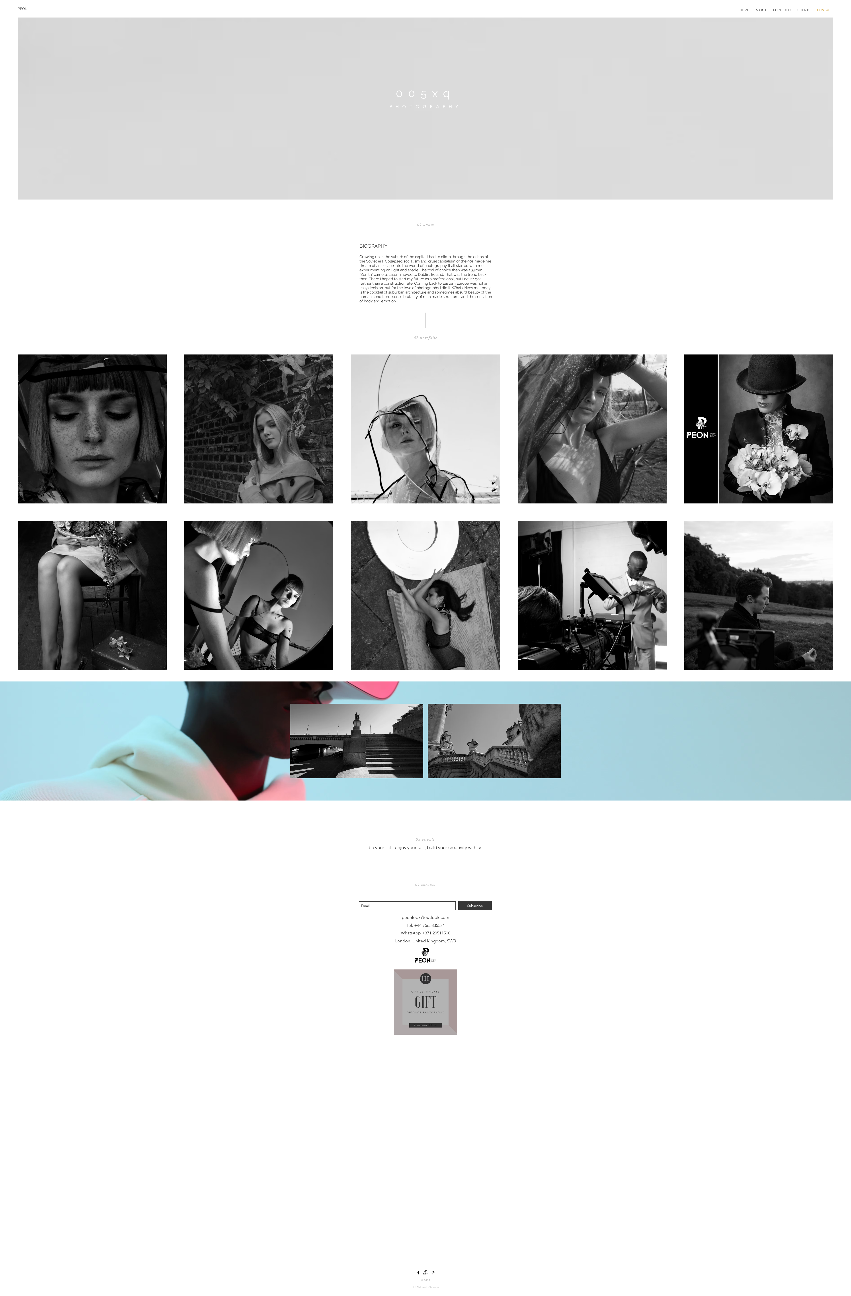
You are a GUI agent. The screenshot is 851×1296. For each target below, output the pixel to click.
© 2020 (425, 1280)
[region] (425, 1002)
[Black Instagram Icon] (432, 1272)
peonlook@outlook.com (425, 917)
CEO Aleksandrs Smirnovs (425, 1287)
